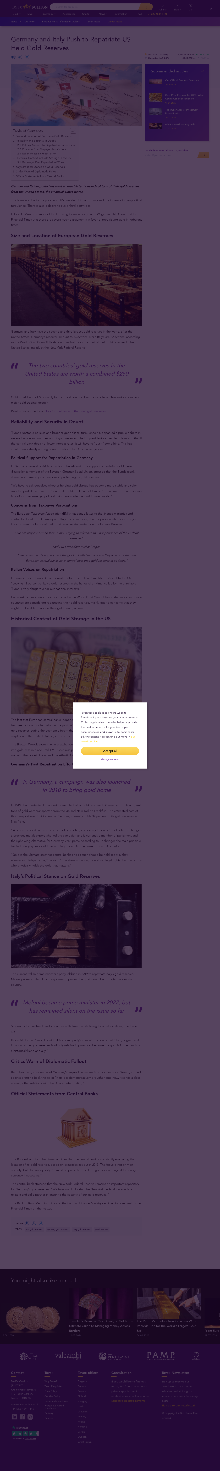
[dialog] (110, 735)
